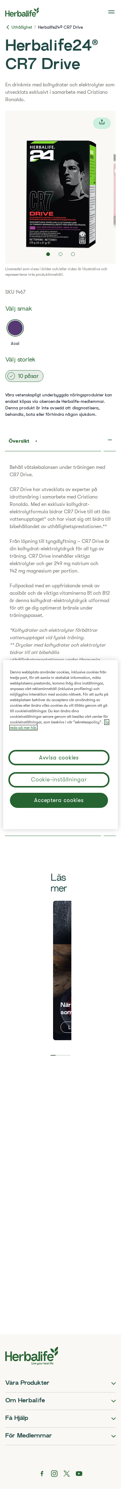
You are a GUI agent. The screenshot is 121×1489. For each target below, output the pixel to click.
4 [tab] (67, 1055)
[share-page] (102, 123)
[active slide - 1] (48, 254)
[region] (60, 744)
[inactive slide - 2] (60, 254)
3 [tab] (62, 1055)
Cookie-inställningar (59, 779)
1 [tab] (53, 1055)
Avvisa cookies (59, 758)
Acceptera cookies (59, 800)
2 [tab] (58, 1055)
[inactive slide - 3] (73, 254)
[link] (112, 12)
